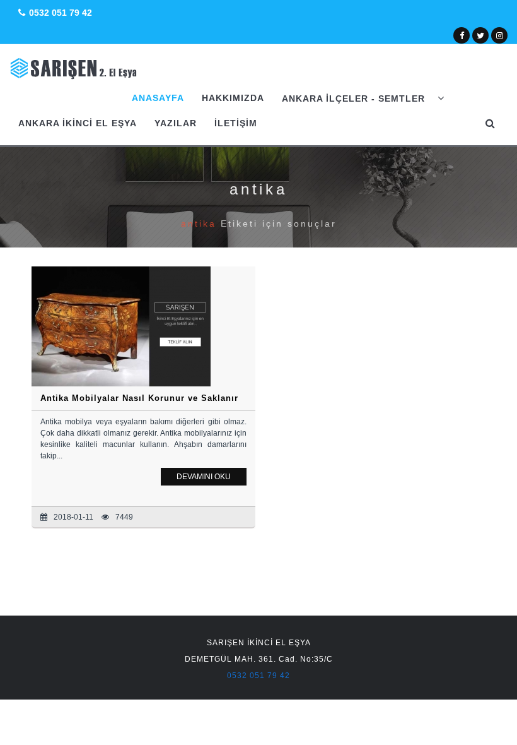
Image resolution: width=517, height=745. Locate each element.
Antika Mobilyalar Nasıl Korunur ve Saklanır (139, 398)
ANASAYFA (158, 98)
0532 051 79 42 (60, 13)
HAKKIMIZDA (233, 98)
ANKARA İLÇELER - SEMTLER (355, 98)
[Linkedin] (499, 35)
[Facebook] (462, 35)
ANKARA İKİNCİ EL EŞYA (77, 123)
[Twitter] (480, 35)
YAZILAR (175, 123)
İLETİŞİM (235, 123)
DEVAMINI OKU (204, 476)
